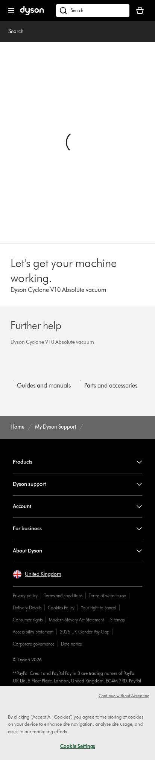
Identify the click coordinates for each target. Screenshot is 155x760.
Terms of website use (107, 595)
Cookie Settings (77, 746)
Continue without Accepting (124, 695)
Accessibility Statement (33, 632)
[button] (37, 574)
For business (27, 528)
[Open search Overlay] (92, 10)
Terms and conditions (63, 595)
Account (22, 506)
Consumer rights (28, 620)
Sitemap (117, 620)
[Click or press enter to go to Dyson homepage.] (32, 13)
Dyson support (29, 484)
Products (22, 462)
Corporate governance (34, 644)
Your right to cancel (98, 607)
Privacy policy (25, 595)
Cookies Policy (61, 607)
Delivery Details (27, 607)
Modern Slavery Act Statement (76, 620)
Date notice (71, 644)
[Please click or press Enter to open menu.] (11, 10)
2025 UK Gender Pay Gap (84, 632)
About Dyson (27, 551)
